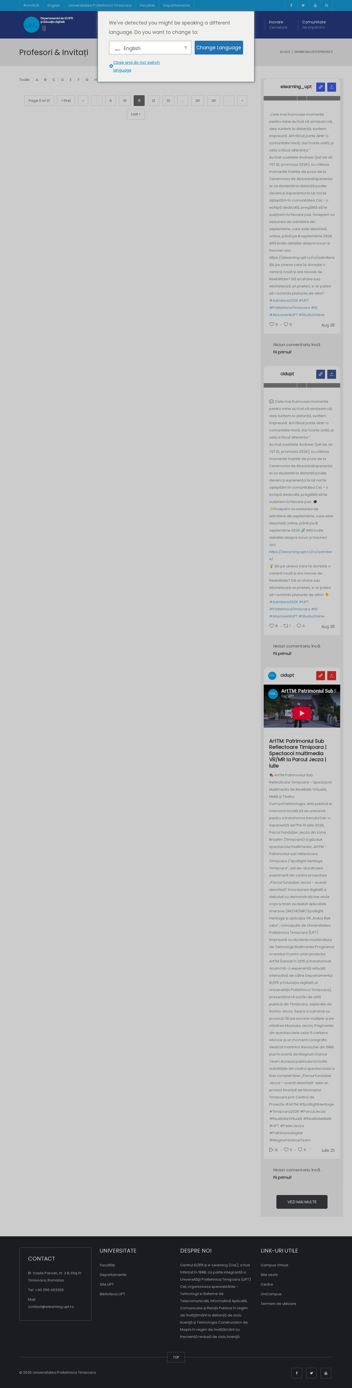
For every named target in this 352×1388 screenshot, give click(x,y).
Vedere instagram (320, 87)
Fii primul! (282, 352)
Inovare (278, 24)
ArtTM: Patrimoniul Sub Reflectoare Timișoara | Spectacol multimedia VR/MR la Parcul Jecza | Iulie (297, 753)
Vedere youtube (320, 675)
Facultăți (107, 1265)
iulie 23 (328, 1150)
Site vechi (269, 1274)
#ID (314, 307)
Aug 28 (328, 325)
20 (198, 100)
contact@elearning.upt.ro (51, 1306)
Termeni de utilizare (278, 1303)
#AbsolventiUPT (283, 314)
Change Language (218, 47)
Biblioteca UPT (112, 1294)
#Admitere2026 (283, 300)
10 (125, 100)
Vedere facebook (320, 374)
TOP (176, 1357)
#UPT (304, 300)
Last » (136, 114)
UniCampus (271, 1294)
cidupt (287, 373)
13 (168, 100)
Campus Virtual (274, 1265)
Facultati (147, 5)
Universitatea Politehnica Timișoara (99, 5)
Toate (24, 79)
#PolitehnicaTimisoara (289, 307)
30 (213, 100)
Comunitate (314, 24)
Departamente (176, 5)
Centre (267, 1284)
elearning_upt (296, 86)
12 (153, 100)
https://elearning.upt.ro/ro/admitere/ (300, 555)
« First (66, 100)
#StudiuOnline (311, 314)
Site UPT (107, 1284)
